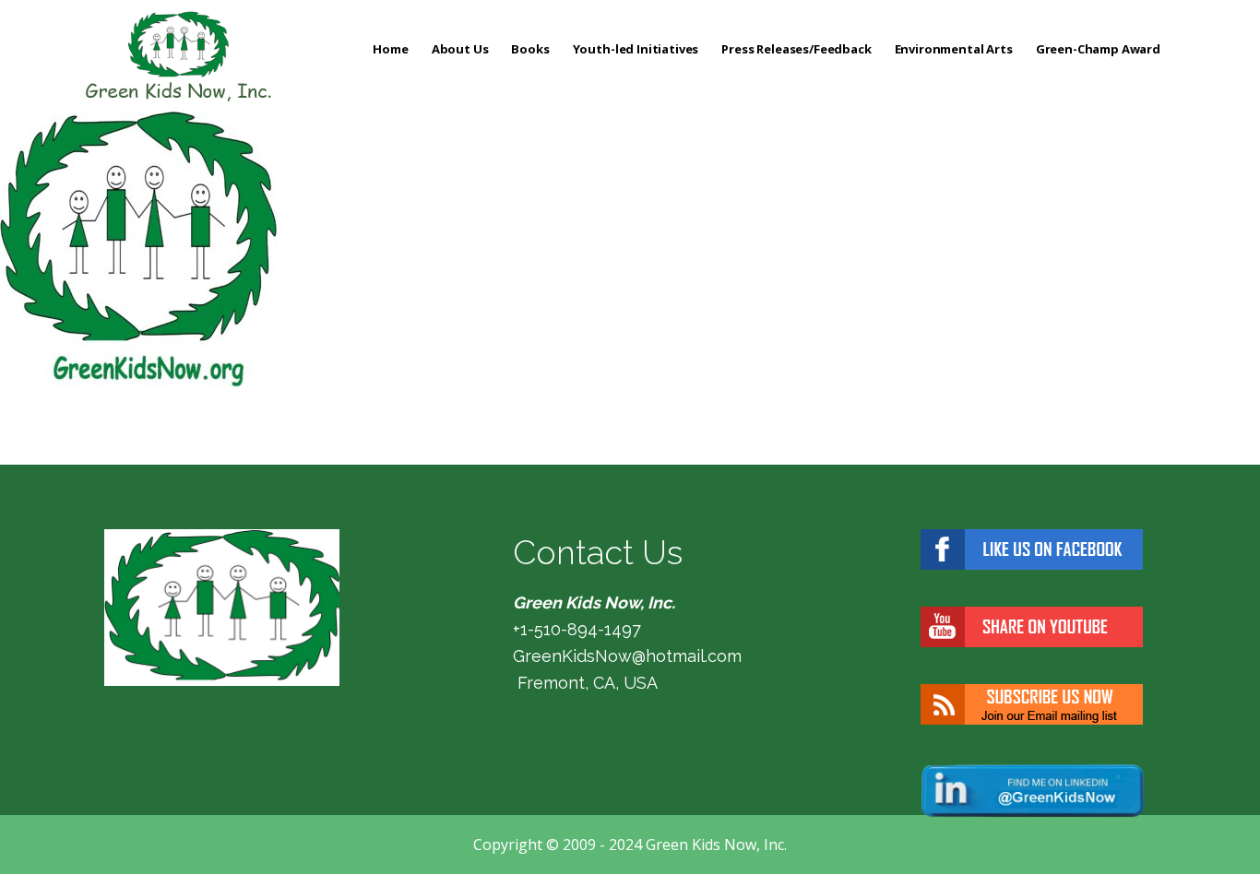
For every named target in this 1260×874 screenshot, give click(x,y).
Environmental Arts (954, 49)
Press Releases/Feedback (796, 49)
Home (390, 49)
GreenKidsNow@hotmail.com (627, 656)
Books (530, 49)
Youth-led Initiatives (636, 49)
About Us (460, 49)
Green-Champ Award (1098, 49)
